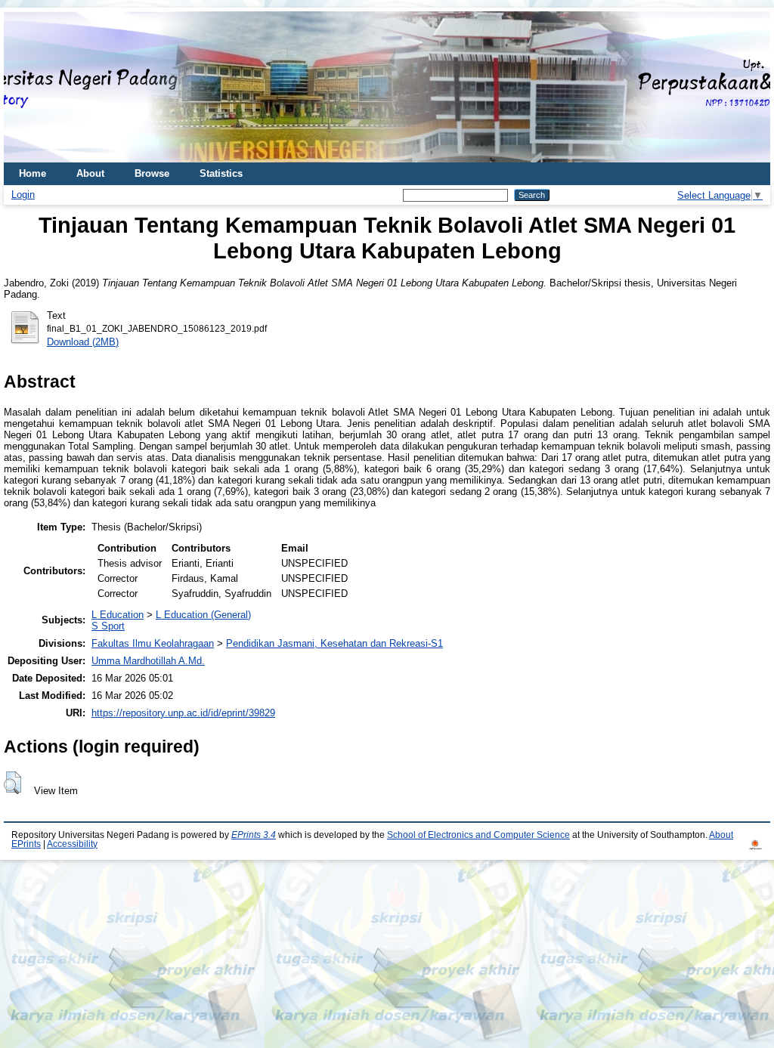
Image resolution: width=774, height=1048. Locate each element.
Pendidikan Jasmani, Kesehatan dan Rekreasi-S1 (334, 643)
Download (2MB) (83, 342)
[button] (12, 782)
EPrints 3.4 (253, 834)
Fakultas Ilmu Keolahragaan (152, 643)
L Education (117, 614)
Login (23, 194)
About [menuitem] (90, 173)
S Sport (108, 626)
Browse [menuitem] (152, 173)
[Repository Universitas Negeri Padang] (26, 87)
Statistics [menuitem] (221, 173)
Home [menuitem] (32, 173)
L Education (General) (203, 614)
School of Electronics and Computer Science (478, 834)
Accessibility (72, 844)
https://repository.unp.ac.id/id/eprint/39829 (183, 713)
